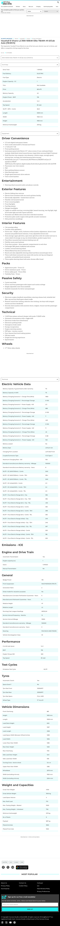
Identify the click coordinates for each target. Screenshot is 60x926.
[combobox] (27, 11)
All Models (9, 52)
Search (58, 2)
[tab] (30, 65)
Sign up (30, 909)
